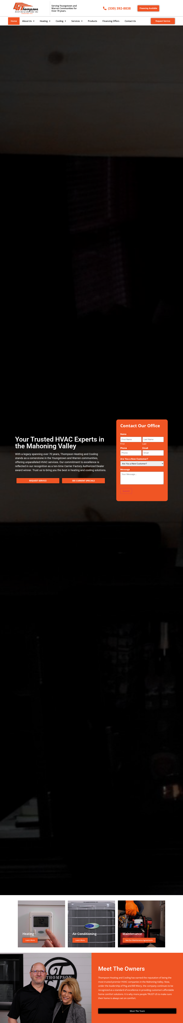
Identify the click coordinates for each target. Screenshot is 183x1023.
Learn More (30, 940)
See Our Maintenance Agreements (139, 940)
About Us (27, 21)
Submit (126, 491)
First (122, 444)
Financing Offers (110, 21)
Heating (44, 21)
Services (75, 21)
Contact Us (130, 21)
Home (14, 21)
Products (92, 21)
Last (144, 444)
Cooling (59, 21)
